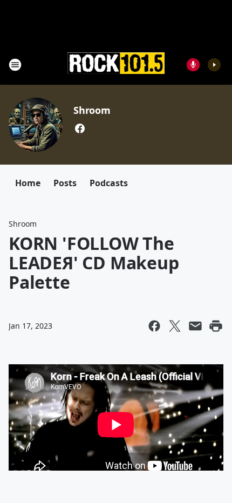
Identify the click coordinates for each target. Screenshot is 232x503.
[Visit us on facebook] (79, 128)
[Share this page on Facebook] (154, 326)
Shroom (92, 110)
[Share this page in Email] (195, 326)
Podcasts (109, 183)
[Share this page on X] (174, 326)
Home (27, 183)
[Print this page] (215, 326)
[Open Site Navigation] (15, 64)
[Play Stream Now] (214, 64)
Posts (65, 183)
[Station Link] (116, 64)
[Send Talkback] (193, 64)
